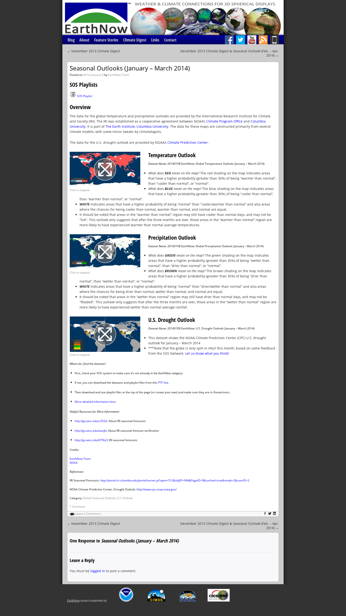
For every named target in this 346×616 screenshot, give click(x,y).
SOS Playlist (84, 96)
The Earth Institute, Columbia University (136, 126)
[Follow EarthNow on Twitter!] (241, 39)
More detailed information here (95, 401)
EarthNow (73, 600)
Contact (170, 40)
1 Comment (77, 507)
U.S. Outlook (125, 498)
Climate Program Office (224, 121)
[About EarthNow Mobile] (277, 39)
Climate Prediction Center (187, 142)
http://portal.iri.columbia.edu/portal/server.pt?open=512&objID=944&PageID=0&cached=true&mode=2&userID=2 (174, 480)
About (84, 40)
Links (155, 40)
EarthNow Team (118, 75)
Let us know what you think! (207, 353)
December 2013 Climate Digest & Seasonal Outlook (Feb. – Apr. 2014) (229, 53)
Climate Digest (134, 40)
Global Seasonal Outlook (99, 498)
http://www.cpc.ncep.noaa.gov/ (157, 489)
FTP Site (163, 382)
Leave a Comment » (88, 514)
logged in (97, 571)
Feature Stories (106, 40)
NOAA (74, 462)
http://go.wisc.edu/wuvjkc (91, 430)
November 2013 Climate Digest (93, 51)
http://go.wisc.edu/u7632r (91, 421)
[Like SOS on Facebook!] (230, 39)
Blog (71, 40)
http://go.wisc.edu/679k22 (91, 440)
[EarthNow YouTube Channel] (253, 39)
